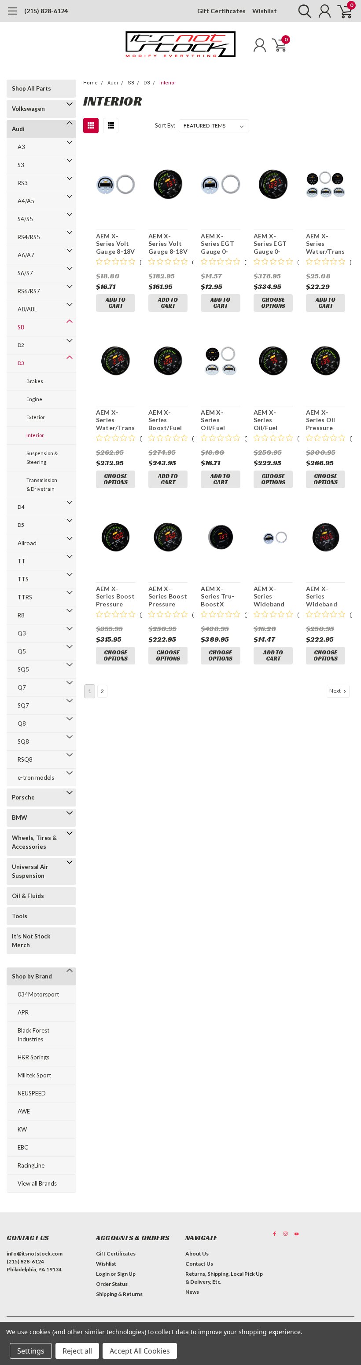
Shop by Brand (32, 976)
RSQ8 (25, 759)
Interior (35, 435)
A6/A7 (26, 255)
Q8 (22, 723)
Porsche (23, 797)
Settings (30, 1351)
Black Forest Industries (33, 1035)
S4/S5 (25, 219)
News (192, 1291)
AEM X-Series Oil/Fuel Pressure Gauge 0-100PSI (267, 420)
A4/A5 (26, 200)
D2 (21, 345)
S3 (21, 164)
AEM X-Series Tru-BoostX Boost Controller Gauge (217, 596)
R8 (21, 615)
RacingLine (31, 1165)
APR (23, 1012)
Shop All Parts (31, 88)
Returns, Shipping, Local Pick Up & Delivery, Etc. (224, 1277)
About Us (197, 1253)
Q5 (22, 651)
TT (22, 561)
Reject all (77, 1351)
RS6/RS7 (29, 291)
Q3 (22, 633)
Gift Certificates (221, 11)
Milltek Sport (34, 1075)
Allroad (27, 543)
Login (103, 1273)
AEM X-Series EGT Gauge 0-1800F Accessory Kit (217, 243)
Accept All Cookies (140, 1351)
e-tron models (36, 777)
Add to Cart (115, 303)
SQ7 (23, 705)
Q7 (22, 687)
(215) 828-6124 (46, 11)
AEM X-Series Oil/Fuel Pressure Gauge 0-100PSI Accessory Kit (216, 420)
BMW (19, 817)
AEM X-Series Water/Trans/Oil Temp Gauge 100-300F (115, 420)
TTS (23, 579)
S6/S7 (25, 273)
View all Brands (37, 1183)
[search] (303, 11)
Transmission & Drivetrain (41, 484)
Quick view (115, 185)
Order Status (112, 1284)
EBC (23, 1147)
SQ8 (23, 741)
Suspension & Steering (42, 457)
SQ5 (23, 669)
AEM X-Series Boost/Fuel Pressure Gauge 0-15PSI (165, 420)
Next (335, 690)
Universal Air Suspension (30, 871)
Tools (19, 916)
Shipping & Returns (119, 1294)
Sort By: (165, 125)
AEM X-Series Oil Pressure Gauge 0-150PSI (320, 420)
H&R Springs (33, 1057)
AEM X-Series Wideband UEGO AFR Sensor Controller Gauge (322, 596)
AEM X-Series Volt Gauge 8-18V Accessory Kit (115, 243)
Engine (34, 399)
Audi (18, 128)
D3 (21, 363)
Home (90, 83)
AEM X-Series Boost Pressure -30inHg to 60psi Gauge (115, 596)
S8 (21, 327)
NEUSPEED (32, 1093)
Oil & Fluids (28, 895)
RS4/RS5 (29, 237)
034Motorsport (38, 994)
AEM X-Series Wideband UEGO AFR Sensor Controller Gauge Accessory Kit (270, 596)
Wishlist (264, 11)
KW (22, 1129)
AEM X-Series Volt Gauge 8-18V (168, 243)
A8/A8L (27, 309)
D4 (21, 507)
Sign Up (126, 1273)
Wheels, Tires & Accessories (34, 842)
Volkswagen (28, 108)
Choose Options (273, 303)
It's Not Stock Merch (31, 941)
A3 (21, 146)
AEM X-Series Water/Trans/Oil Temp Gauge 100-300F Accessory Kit (325, 243)
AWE (24, 1111)
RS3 (23, 182)
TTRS (25, 597)
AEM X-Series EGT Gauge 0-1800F (270, 243)
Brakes (34, 381)
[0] (341, 11)
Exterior (35, 417)
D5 (21, 525)
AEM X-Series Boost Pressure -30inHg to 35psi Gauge (167, 596)
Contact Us (199, 1263)
